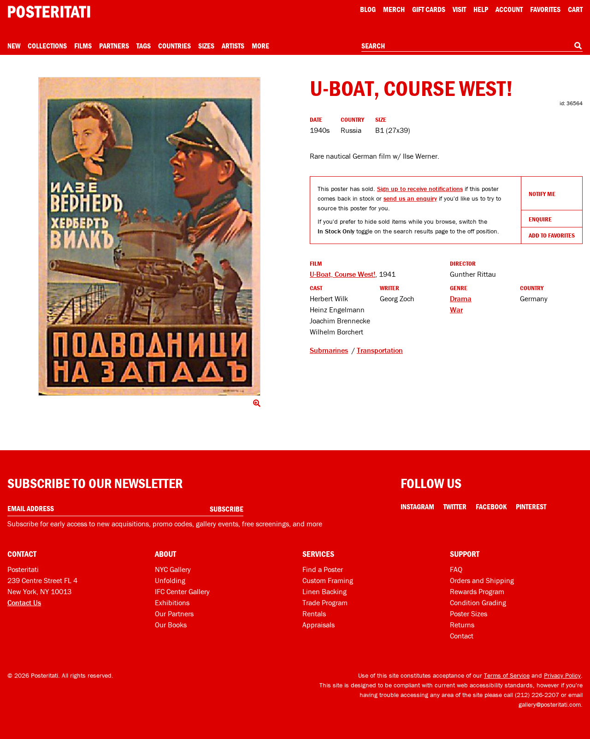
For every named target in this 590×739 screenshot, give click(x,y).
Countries (174, 45)
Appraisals (318, 624)
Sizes (206, 45)
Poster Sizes (468, 613)
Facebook (491, 506)
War (456, 309)
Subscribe (226, 508)
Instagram (417, 506)
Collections (47, 45)
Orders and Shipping (482, 580)
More (260, 45)
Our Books (171, 624)
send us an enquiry (410, 198)
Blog (368, 9)
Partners (114, 45)
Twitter (454, 506)
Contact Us (24, 602)
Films (83, 45)
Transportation (380, 350)
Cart (575, 9)
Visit (459, 9)
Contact (461, 635)
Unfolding (170, 580)
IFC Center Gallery (182, 591)
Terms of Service (507, 675)
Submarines (329, 350)
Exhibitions (172, 602)
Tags (143, 45)
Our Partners (174, 613)
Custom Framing (327, 580)
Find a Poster (322, 569)
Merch (394, 9)
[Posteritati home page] (48, 12)
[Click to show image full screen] (149, 236)
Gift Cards (428, 9)
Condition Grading (478, 602)
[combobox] (472, 46)
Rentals (314, 613)
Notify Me (542, 194)
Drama (461, 298)
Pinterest (531, 506)
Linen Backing (324, 591)
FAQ (456, 569)
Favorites (545, 9)
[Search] (578, 45)
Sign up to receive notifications (420, 189)
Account (509, 9)
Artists (233, 45)
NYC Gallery (173, 569)
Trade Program (325, 602)
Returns (462, 624)
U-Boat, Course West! (342, 274)
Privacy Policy (562, 675)
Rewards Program (477, 591)
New (13, 45)
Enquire (540, 219)
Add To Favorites (552, 235)
